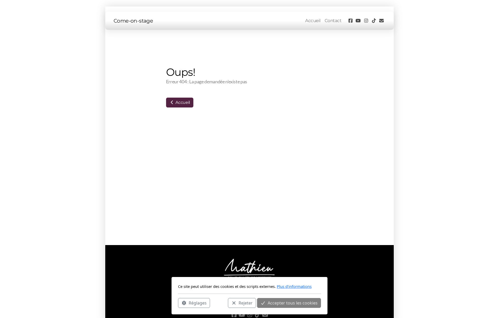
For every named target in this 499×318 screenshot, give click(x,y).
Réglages (198, 303)
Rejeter (246, 303)
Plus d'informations (294, 286)
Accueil (182, 102)
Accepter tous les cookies (293, 303)
